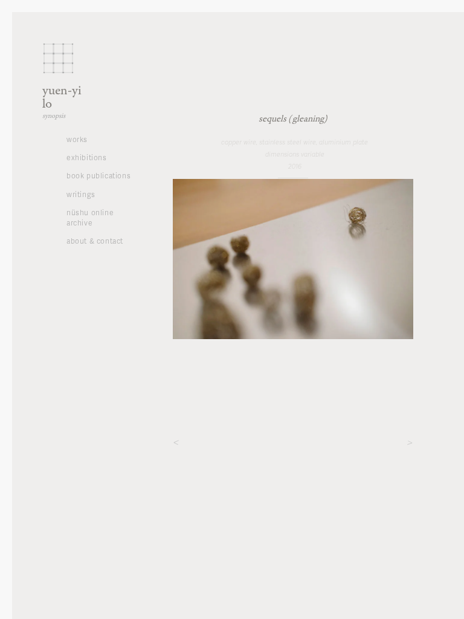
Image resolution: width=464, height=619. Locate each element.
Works (77, 139)
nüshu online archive (90, 217)
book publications (98, 175)
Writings (80, 194)
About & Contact (94, 241)
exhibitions (86, 157)
